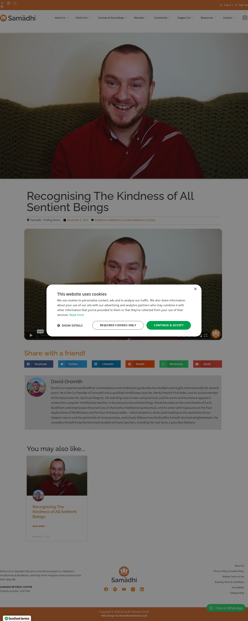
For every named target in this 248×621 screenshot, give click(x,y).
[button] (70, 325)
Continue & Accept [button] (168, 325)
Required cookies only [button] (118, 325)
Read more (76, 315)
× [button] (195, 289)
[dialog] (124, 310)
